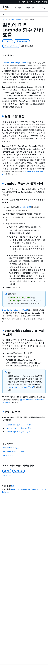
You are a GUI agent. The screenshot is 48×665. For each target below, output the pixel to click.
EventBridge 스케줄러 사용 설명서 (20, 425)
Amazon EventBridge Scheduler (15, 62)
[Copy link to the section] (2, 116)
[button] (9, 55)
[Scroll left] (13, 8)
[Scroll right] (37, 8)
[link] (29, 19)
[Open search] (43, 7)
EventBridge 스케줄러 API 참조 (19, 428)
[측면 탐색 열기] (3, 14)
